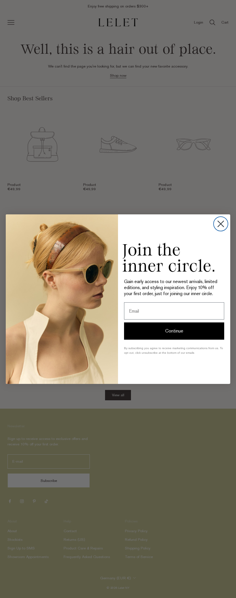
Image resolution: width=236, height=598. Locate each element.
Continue (174, 331)
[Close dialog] (221, 224)
